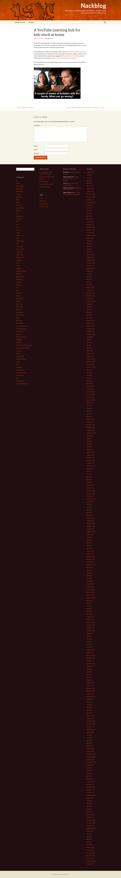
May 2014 (89, 576)
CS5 (17, 224)
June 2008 (89, 770)
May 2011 (89, 674)
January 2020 (90, 389)
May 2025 (89, 213)
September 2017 (91, 466)
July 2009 (89, 735)
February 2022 (90, 320)
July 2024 (89, 241)
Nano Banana (19, 312)
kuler (17, 290)
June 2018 (89, 441)
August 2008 (90, 765)
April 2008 (89, 776)
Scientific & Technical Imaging (24, 345)
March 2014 (90, 581)
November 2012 (91, 625)
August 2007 (90, 798)
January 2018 (90, 455)
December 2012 (91, 622)
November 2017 (91, 460)
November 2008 (91, 757)
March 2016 (90, 515)
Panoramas (19, 320)
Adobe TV (18, 194)
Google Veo (19, 260)
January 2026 (90, 191)
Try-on (17, 364)
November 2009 (91, 724)
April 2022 (89, 315)
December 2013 (91, 589)
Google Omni (19, 254)
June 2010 (89, 705)
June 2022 (89, 309)
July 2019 (89, 405)
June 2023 (89, 276)
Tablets (18, 361)
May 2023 (89, 279)
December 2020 (91, 359)
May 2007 (89, 806)
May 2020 (89, 378)
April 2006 (89, 842)
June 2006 (89, 836)
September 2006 (91, 828)
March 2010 (90, 713)
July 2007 (89, 801)
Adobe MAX (19, 189)
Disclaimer (31, 22)
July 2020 (89, 372)
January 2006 (90, 850)
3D (17, 180)
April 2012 (89, 644)
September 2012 (91, 630)
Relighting (19, 340)
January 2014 (90, 586)
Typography (19, 367)
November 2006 (91, 823)
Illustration (19, 274)
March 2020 (90, 383)
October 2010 (90, 694)
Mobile (18, 301)
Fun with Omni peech (45, 187)
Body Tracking (20, 208)
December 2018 (91, 425)
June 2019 (89, 408)
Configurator (19, 216)
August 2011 (90, 666)
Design (18, 232)
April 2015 (89, 545)
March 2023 (90, 285)
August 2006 (90, 831)
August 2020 (90, 370)
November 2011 (91, 658)
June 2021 (89, 342)
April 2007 (89, 809)
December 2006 (91, 820)
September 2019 (91, 400)
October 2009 (90, 726)
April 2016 (89, 512)
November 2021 (91, 328)
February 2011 (90, 683)
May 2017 (89, 477)
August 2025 (90, 205)
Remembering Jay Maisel (46, 184)
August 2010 (90, 699)
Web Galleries (20, 381)
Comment (37, 125)
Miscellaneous (20, 298)
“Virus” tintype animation (24, 107)
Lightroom (19, 293)
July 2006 (89, 834)
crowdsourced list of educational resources (63, 58)
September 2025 (91, 202)
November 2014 (91, 559)
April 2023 (89, 282)
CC (17, 213)
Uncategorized (20, 370)
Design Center (20, 235)
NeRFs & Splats (20, 315)
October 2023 (90, 265)
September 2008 (91, 762)
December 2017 (91, 457)
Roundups (19, 342)
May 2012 (89, 641)
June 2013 (89, 606)
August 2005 (90, 864)
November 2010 (91, 691)
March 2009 (90, 746)
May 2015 (89, 543)
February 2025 (90, 221)
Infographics (19, 279)
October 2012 (90, 628)
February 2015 (90, 551)
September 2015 (91, 532)
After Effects (19, 197)
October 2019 (90, 397)
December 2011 (91, 655)
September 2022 (91, 301)
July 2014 (89, 570)
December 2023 (91, 260)
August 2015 (90, 534)
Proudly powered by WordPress (60, 874)
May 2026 (89, 180)
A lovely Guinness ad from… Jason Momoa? (70, 178)
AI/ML (17, 200)
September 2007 (91, 795)
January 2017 (90, 488)
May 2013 (89, 608)
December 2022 (91, 293)
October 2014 (90, 562)
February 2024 (90, 254)
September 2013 (91, 597)
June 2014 (89, 573)
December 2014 (91, 556)
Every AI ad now (44, 181)
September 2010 (91, 696)
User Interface (20, 375)
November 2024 (91, 230)
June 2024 (89, 243)
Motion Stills (19, 304)
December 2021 (91, 326)
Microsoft (18, 296)
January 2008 (90, 784)
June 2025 (89, 210)
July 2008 (89, 768)
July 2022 (89, 307)
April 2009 (89, 743)
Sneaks (18, 353)
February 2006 (90, 847)
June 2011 (89, 672)
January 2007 (90, 817)
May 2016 (89, 510)
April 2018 (89, 447)
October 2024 (90, 232)
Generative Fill (20, 249)
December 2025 (91, 194)
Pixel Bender (19, 331)
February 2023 (90, 287)
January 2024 (90, 257)
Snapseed (19, 351)
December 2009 (91, 721)
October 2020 (90, 364)
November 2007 (91, 790)
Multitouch (19, 309)
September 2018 (91, 433)
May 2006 (89, 839)
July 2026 (89, 175)
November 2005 (91, 855)
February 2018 (90, 452)
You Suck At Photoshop (22, 383)
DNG (17, 238)
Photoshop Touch (20, 329)
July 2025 (89, 208)
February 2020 (90, 386)
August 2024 (90, 238)
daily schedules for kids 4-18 (70, 56)
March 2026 (90, 186)
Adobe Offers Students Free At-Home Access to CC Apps (87, 107)
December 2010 (91, 688)
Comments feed (44, 204)
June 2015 (89, 540)
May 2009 (89, 740)
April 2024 (89, 249)
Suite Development (21, 359)
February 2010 (90, 715)
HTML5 (18, 265)
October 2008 (90, 759)
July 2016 (89, 504)
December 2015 (91, 523)
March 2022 (90, 317)
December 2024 (91, 227)
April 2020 (89, 381)
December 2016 (91, 490)
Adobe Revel (19, 191)
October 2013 (90, 595)
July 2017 (89, 471)
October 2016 (90, 496)
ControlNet (19, 219)
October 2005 (90, 858)
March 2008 (90, 779)
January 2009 (90, 751)
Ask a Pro (18, 205)
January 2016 (90, 521)
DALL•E (18, 230)
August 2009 (90, 732)
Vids (17, 378)
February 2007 (90, 814)
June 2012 (89, 639)
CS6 (17, 227)
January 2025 (90, 224)
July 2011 (89, 669)
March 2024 (90, 252)
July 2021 (89, 339)
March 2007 (90, 812)
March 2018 (90, 449)
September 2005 (91, 861)
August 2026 (90, 172)
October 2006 (90, 825)
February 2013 (90, 617)
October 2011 (90, 661)
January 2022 (90, 323)
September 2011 (91, 663)
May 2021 (89, 345)
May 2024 (89, 246)
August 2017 (90, 468)
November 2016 (91, 493)
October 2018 (90, 430)
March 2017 (90, 482)
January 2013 (90, 619)
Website (36, 153)
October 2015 (90, 529)
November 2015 (91, 526)
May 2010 (89, 707)
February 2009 (90, 748)
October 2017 (90, 463)
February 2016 (90, 518)
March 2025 (90, 219)
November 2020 (91, 361)
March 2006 (90, 845)
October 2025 (90, 199)
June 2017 (89, 474)
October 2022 (90, 298)
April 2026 (89, 183)
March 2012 (90, 647)
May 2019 (89, 411)
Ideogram (18, 268)
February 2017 (90, 485)
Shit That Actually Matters (23, 348)
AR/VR (17, 202)
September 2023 (91, 268)
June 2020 (89, 375)
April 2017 (89, 479)
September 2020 (91, 367)
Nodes (18, 318)
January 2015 (90, 554)
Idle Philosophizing (21, 271)
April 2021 (89, 348)
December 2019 (91, 392)
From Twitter (19, 246)
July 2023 (89, 274)
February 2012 (90, 650)
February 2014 (90, 584)
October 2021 (90, 331)
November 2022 (91, 296)
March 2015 (90, 548)
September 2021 (91, 334)
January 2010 (90, 718)
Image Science (20, 276)
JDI (17, 287)
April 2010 (89, 710)
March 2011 (90, 680)
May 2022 (89, 312)
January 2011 (90, 685)
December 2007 (91, 787)
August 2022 (90, 304)
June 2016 (89, 507)
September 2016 (91, 499)
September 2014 (91, 565)
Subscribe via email (19, 22)
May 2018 (89, 444)
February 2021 (90, 353)
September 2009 (91, 729)
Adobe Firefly (19, 186)
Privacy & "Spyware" (21, 337)
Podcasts (18, 334)
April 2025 (89, 216)
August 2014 (90, 567)
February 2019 (90, 419)
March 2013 (90, 614)
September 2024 (91, 235)
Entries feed (43, 201)
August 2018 (90, 436)
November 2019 (91, 394)
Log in (41, 198)
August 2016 (90, 501)
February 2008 (90, 781)
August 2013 (90, 600)
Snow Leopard (20, 356)
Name (36, 146)
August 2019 (90, 403)
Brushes (18, 211)
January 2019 (90, 422)
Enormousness (20, 241)
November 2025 (91, 197)
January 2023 (90, 290)
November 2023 (91, 263)
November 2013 (91, 592)
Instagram (19, 282)
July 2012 (89, 636)
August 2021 (90, 337)
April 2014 (89, 578)
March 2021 (90, 350)
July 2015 (89, 537)
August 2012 (90, 633)
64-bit (17, 183)
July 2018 (89, 438)
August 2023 (90, 271)
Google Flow (19, 252)
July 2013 (89, 603)
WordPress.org (44, 206)
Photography (19, 323)
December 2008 (91, 754)
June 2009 (89, 737)
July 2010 (89, 702)
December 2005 (91, 853)
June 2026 (89, 178)
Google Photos (20, 257)
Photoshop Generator (22, 326)
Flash (17, 243)
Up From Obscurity (21, 372)
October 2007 (90, 792)
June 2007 (89, 803)
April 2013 (89, 611)
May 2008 (89, 773)
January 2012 (90, 652)
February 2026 (90, 188)
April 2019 (89, 414)
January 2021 (90, 356)
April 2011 (89, 677)
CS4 (17, 222)
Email (36, 150)
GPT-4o (18, 263)
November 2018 (91, 427)
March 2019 (90, 416)
